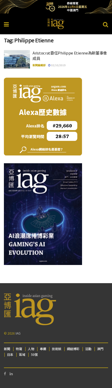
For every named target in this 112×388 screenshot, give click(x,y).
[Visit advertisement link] (56, 6)
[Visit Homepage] (56, 24)
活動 (88, 348)
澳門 (100, 348)
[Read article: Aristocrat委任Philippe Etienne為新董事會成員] (17, 59)
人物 (31, 348)
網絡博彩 (73, 348)
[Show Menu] (6, 23)
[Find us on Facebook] (5, 374)
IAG (18, 333)
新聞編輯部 (39, 65)
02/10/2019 (58, 65)
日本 (10, 354)
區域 (22, 354)
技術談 (56, 348)
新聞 (7, 348)
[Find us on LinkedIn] (11, 374)
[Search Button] (105, 23)
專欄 (43, 348)
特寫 (19, 348)
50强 (34, 354)
